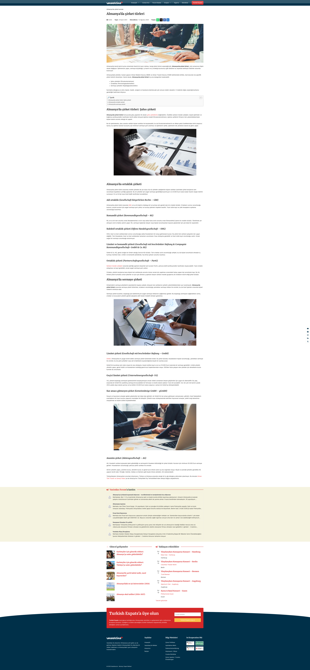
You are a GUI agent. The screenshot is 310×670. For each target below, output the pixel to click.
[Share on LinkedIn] (167, 19)
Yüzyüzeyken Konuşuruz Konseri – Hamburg (180, 552)
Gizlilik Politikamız (147, 622)
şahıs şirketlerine (152, 115)
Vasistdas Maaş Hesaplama (121, 531)
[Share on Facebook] (164, 19)
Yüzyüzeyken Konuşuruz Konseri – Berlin (179, 561)
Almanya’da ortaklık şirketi (117, 102)
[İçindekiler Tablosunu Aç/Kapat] (200, 97)
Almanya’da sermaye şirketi (117, 104)
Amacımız (147, 648)
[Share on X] (161, 19)
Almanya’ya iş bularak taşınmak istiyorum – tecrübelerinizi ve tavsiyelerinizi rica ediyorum (142, 495)
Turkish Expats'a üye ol (188, 620)
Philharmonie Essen (167, 594)
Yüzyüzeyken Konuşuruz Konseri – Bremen (180, 571)
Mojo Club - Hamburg (168, 555)
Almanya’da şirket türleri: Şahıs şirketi (119, 100)
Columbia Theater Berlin (169, 564)
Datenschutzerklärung (172, 648)
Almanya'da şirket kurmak (115, 9)
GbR (130, 205)
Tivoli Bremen (165, 574)
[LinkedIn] (308, 338)
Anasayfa (147, 642)
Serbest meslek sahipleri (114, 266)
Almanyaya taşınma (119, 504)
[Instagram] (308, 335)
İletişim (147, 651)
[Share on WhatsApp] (157, 19)
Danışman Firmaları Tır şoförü (122, 522)
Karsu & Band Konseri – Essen (174, 591)
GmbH (109, 359)
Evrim (110, 20)
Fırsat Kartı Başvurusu (120, 513)
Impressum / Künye (171, 651)
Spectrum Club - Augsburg (169, 584)
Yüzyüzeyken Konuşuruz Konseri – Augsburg (181, 581)
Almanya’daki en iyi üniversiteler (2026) (133, 584)
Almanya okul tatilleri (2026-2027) (131, 594)
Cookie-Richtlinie (170, 654)
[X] (308, 341)
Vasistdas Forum (118, 489)
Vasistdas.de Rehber (151, 645)
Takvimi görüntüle (161, 600)
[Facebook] (308, 328)
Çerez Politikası (170, 642)
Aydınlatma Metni (170, 645)
